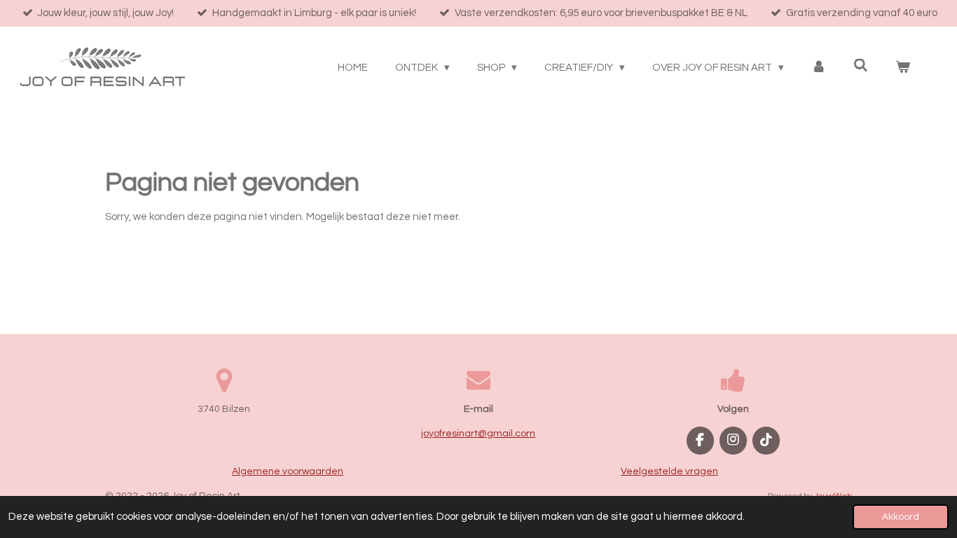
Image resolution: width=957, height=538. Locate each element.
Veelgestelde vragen (669, 471)
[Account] (818, 68)
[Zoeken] (860, 66)
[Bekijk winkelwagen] (902, 68)
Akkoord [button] (900, 517)
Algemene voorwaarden (287, 471)
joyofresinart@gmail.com (478, 434)
